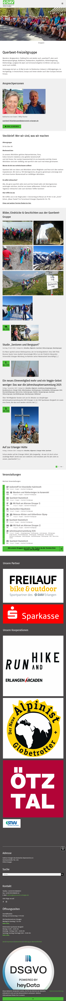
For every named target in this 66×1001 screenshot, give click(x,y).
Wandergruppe (57, 348)
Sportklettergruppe (18, 394)
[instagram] (6, 901)
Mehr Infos (6, 923)
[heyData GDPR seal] (33, 971)
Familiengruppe (36, 390)
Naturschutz (19, 392)
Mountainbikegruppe (9, 392)
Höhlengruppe (54, 390)
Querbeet (39, 348)
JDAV (60, 390)
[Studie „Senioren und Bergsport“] (25, 333)
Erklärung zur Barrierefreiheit (32, 942)
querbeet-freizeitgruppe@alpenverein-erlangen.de (20, 121)
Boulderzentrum (7, 390)
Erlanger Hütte (17, 390)
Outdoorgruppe (27, 392)
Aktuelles (26, 348)
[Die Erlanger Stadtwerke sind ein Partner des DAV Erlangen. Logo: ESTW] (12, 820)
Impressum (9, 942)
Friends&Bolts (46, 390)
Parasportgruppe (43, 392)
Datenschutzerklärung (56, 991)
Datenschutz (18, 942)
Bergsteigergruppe (50, 388)
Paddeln (35, 392)
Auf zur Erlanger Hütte (15, 447)
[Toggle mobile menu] (62, 3)
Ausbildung (41, 388)
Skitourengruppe (47, 348)
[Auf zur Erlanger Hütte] (25, 425)
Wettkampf (37, 394)
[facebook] (3, 901)
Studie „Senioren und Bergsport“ (21, 344)
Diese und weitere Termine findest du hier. (17, 203)
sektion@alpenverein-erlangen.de (18, 895)
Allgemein (33, 348)
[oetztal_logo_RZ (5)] (33, 761)
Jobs (4, 942)
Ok (33, 999)
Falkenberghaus (26, 390)
